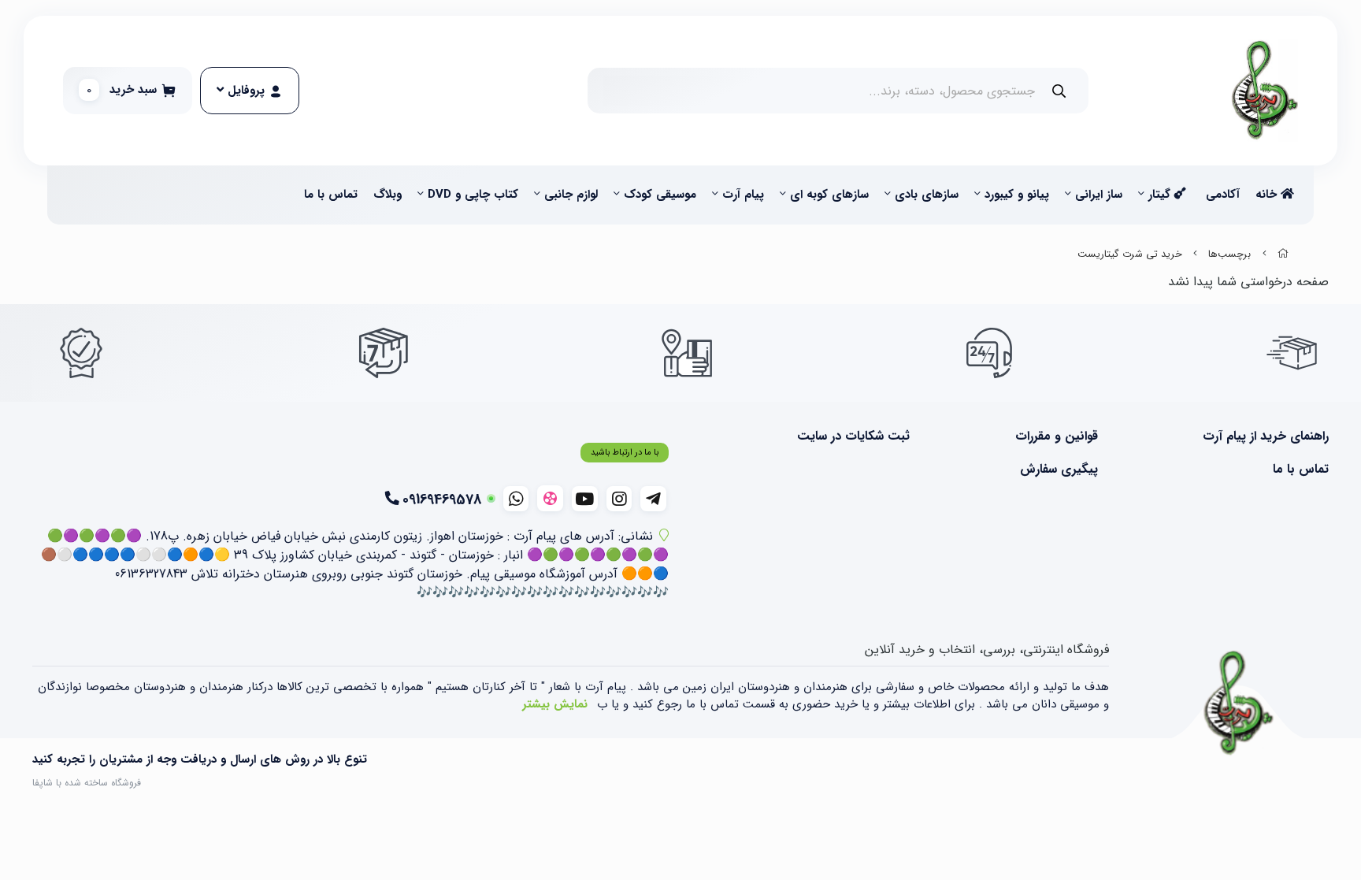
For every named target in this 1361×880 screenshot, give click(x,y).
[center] (1059, 91)
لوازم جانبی (571, 194)
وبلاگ (387, 194)
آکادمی (1223, 194)
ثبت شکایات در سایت (853, 436)
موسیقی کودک (660, 194)
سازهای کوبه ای (829, 194)
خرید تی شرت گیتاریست (1129, 254)
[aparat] (550, 498)
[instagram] (619, 498)
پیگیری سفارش (1058, 469)
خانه (1268, 194)
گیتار (1161, 194)
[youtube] (584, 498)
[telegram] (653, 498)
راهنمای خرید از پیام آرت (1266, 436)
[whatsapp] (516, 498)
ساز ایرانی (1098, 194)
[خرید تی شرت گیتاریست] (1238, 703)
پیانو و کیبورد (1017, 194)
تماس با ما (331, 194)
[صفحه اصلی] (1283, 254)
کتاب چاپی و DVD (473, 194)
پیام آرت (743, 194)
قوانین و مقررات (1056, 436)
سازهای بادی (927, 194)
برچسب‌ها (1229, 254)
